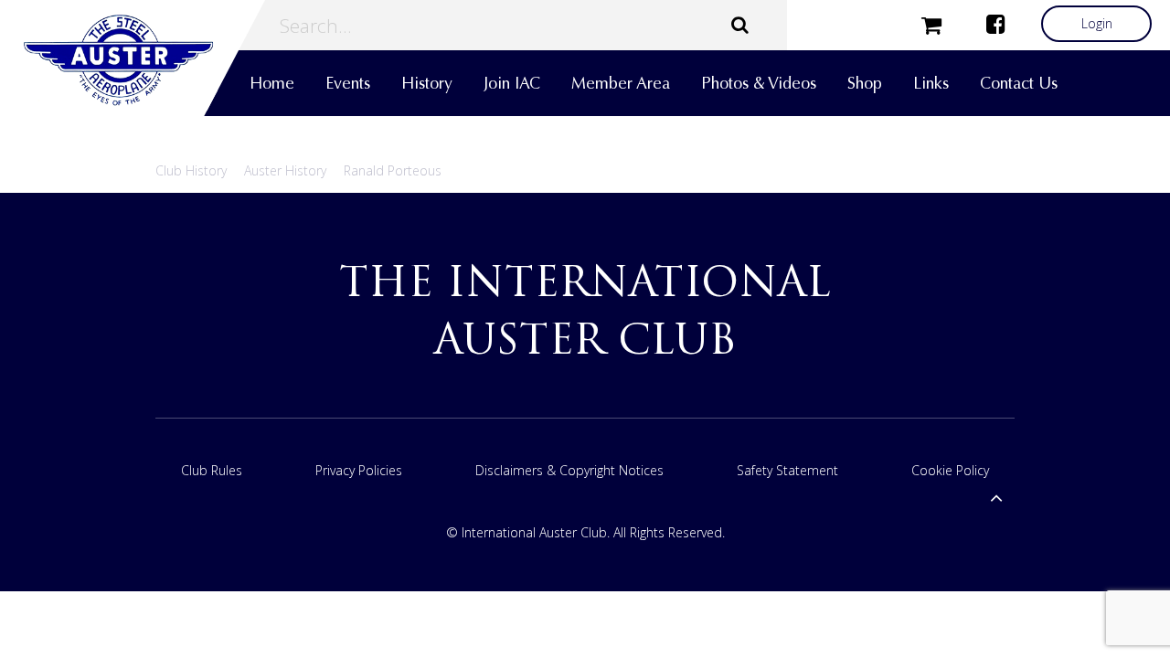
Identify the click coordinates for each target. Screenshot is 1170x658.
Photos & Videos (758, 83)
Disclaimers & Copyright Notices (569, 470)
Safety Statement (787, 470)
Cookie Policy (950, 470)
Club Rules (211, 470)
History (426, 83)
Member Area (620, 83)
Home (272, 83)
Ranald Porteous (392, 170)
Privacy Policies (358, 470)
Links (931, 83)
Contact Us (1019, 83)
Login (1096, 23)
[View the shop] (931, 23)
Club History (191, 170)
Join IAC (512, 83)
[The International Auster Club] (132, 60)
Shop (864, 83)
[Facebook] (995, 24)
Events (347, 83)
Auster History (285, 170)
